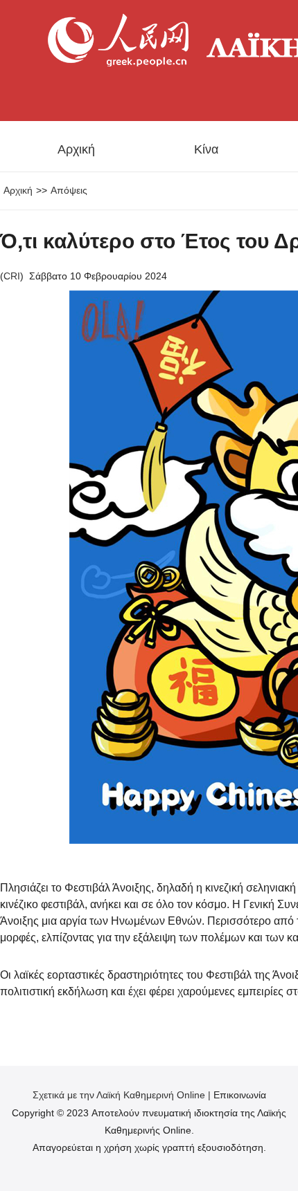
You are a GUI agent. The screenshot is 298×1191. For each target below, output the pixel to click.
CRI (11, 275)
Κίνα (206, 149)
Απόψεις (69, 190)
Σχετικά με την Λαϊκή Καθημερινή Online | (123, 1094)
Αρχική (76, 149)
